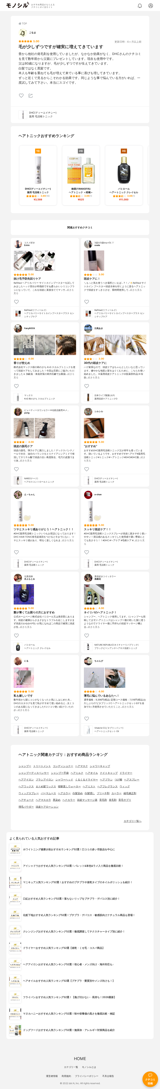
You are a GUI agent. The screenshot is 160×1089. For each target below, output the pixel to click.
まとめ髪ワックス (46, 786)
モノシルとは (89, 1067)
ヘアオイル (91, 772)
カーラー (116, 793)
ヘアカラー (64, 793)
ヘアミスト (89, 786)
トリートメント (42, 766)
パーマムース (48, 793)
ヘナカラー (68, 799)
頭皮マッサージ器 (87, 799)
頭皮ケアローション (47, 806)
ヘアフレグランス (107, 786)
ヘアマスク (81, 766)
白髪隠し (90, 793)
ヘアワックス (26, 786)
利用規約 (66, 1076)
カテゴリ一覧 (71, 1067)
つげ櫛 (118, 779)
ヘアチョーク (26, 799)
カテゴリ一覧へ (132, 821)
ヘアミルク (77, 772)
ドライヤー (126, 772)
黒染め (56, 799)
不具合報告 (108, 1076)
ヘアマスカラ (43, 799)
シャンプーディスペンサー (34, 772)
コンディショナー (63, 766)
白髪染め (78, 793)
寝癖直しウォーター (69, 786)
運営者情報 (52, 1076)
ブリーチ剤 (103, 793)
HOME (80, 1058)
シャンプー (25, 766)
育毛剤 (103, 799)
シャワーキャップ (100, 766)
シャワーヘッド (64, 779)
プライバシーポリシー (86, 1076)
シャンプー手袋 (60, 772)
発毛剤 (112, 799)
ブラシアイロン (44, 779)
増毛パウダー (26, 806)
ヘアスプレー (131, 779)
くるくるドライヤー (86, 779)
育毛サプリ (124, 799)
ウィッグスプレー (29, 793)
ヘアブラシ (106, 779)
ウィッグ (125, 786)
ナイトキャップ (109, 772)
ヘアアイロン (26, 779)
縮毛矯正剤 (130, 793)
